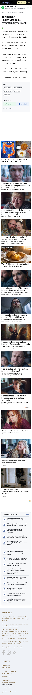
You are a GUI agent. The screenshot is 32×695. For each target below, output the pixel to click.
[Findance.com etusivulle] (7, 2)
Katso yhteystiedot (7, 684)
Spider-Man (17, 91)
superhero (7, 94)
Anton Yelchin (7, 72)
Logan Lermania (20, 37)
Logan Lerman (7, 91)
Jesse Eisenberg (21, 72)
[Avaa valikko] (29, 2)
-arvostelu (15, 77)
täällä (22, 635)
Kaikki (27, 514)
